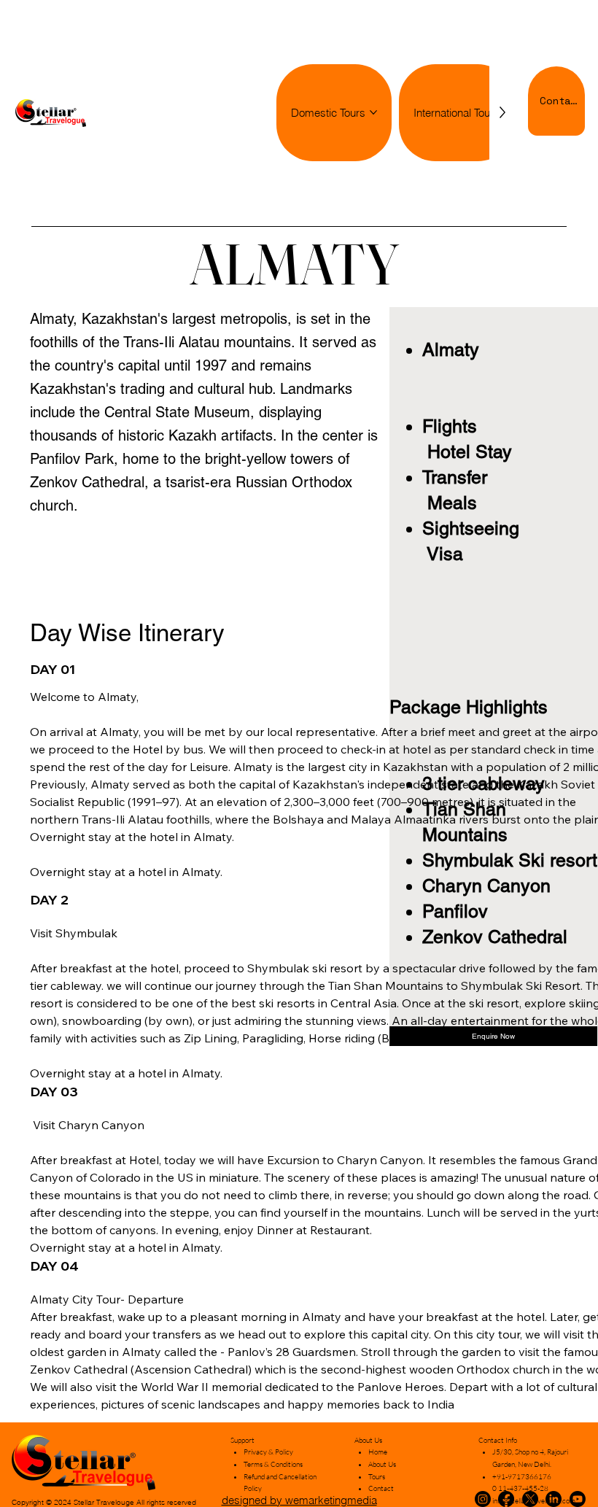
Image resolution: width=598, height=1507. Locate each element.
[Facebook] (506, 1499)
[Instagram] (483, 1499)
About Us (382, 1464)
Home (377, 1452)
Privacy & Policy (268, 1452)
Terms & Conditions (273, 1464)
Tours (376, 1476)
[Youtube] (578, 1499)
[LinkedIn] (553, 1499)
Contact (381, 1488)
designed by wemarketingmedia (299, 1500)
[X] (530, 1499)
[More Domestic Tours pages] (373, 112)
